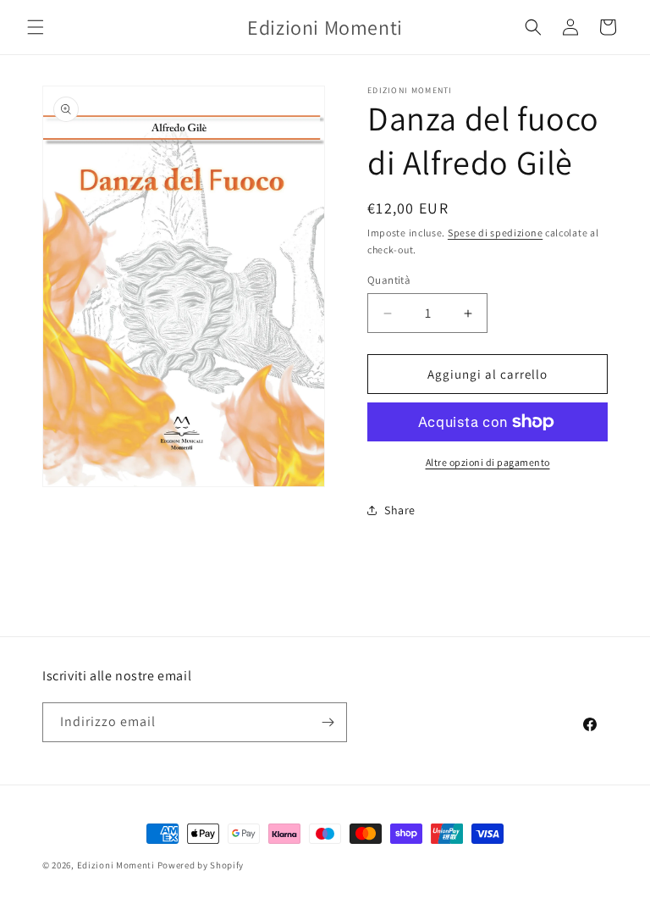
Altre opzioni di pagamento (488, 462)
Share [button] (400, 510)
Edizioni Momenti (116, 865)
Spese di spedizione (495, 232)
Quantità (388, 280)
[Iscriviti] (327, 722)
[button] (35, 27)
